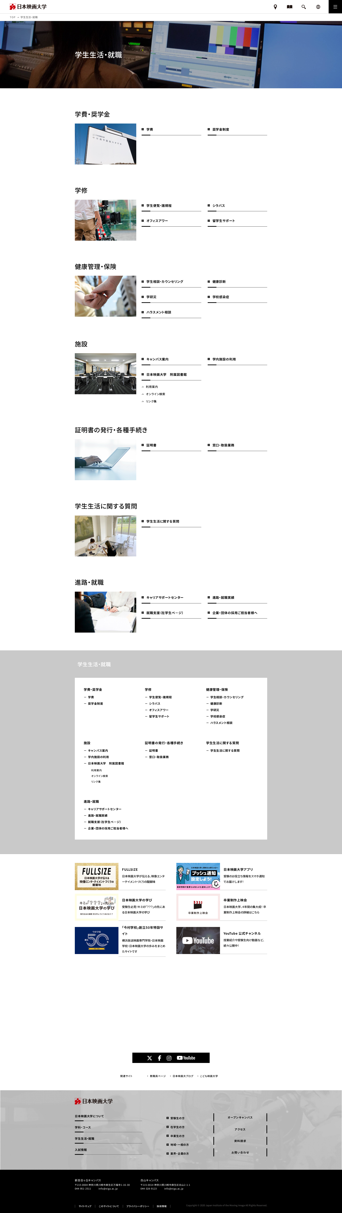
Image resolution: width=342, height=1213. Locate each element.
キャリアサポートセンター (164, 597)
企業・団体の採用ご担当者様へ (235, 612)
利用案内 (152, 386)
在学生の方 (177, 1127)
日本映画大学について (89, 1116)
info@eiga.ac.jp (108, 1188)
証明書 (151, 445)
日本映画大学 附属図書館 (166, 374)
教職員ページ (158, 1076)
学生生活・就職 (94, 664)
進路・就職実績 (223, 597)
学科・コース (83, 1127)
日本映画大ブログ (183, 1076)
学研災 (151, 296)
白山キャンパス (150, 1180)
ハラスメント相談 (158, 312)
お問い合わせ (240, 1152)
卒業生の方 (177, 1136)
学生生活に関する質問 (162, 521)
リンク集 (151, 401)
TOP (12, 17)
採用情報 (162, 1206)
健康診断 (219, 281)
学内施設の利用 (224, 359)
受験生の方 (177, 1118)
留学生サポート (224, 220)
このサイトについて (109, 1206)
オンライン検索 (155, 394)
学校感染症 (221, 296)
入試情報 (81, 1149)
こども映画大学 (209, 1076)
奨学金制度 (221, 129)
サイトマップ (85, 1206)
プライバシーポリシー (137, 1206)
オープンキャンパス (240, 1117)
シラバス (219, 205)
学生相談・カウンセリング (164, 281)
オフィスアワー (157, 220)
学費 (149, 129)
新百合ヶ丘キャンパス (88, 1180)
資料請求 (240, 1141)
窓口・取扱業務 (223, 445)
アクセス (240, 1129)
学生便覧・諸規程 (159, 205)
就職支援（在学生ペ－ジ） (165, 612)
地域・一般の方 (179, 1144)
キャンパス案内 (157, 359)
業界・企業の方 (179, 1153)
